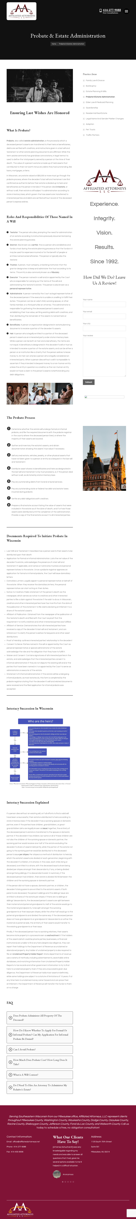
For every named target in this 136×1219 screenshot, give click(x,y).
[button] (62, 1182)
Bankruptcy (91, 86)
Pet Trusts (90, 130)
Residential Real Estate (96, 113)
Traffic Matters (92, 135)
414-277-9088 (112, 10)
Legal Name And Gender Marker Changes (105, 119)
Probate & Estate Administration (100, 97)
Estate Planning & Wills (96, 91)
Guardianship (92, 108)
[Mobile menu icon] (126, 11)
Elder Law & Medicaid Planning (99, 102)
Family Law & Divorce (95, 80)
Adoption (90, 124)
